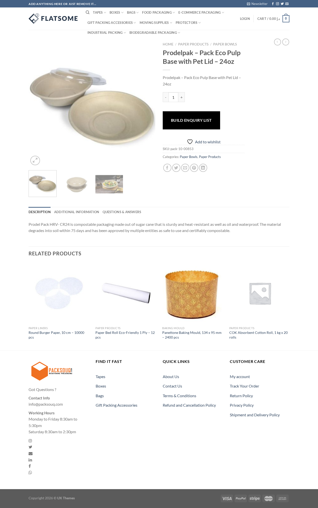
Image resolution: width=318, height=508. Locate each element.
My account (240, 376)
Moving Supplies (154, 23)
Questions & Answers (122, 212)
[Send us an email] (286, 4)
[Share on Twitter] (176, 168)
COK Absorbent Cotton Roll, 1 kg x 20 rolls (258, 334)
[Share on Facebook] (167, 168)
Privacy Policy (242, 405)
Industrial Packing (105, 33)
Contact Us (172, 386)
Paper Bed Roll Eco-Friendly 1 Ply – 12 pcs (125, 334)
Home (168, 44)
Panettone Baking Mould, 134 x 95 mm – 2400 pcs (192, 334)
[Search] (87, 12)
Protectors (187, 23)
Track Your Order (244, 386)
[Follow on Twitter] (282, 4)
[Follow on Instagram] (277, 4)
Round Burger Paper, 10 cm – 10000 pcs (56, 334)
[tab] (40, 212)
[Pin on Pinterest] (194, 168)
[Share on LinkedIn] (203, 168)
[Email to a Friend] (185, 168)
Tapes (98, 12)
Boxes (115, 12)
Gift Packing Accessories (110, 23)
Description (40, 212)
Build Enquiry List (191, 120)
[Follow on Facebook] (272, 4)
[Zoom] (35, 160)
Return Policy (241, 395)
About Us (171, 376)
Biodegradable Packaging (153, 33)
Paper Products (193, 44)
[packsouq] (53, 18)
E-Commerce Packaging (199, 12)
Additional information (76, 212)
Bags (131, 12)
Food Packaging (157, 12)
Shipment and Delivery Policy (255, 414)
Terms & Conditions (179, 395)
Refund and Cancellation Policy (189, 405)
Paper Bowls (225, 44)
